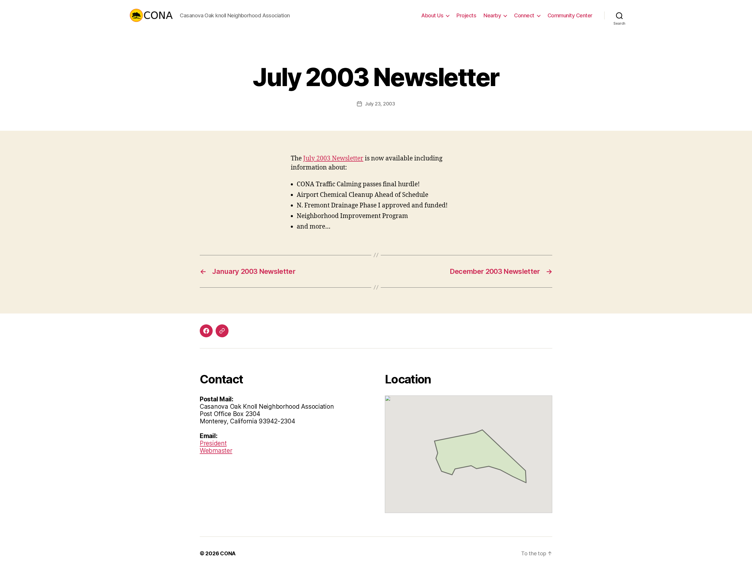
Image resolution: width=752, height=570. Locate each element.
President (213, 443)
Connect (524, 15)
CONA (228, 553)
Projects (466, 15)
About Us (432, 15)
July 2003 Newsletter (333, 158)
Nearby (492, 15)
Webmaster (216, 450)
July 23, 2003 (380, 104)
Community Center (570, 15)
